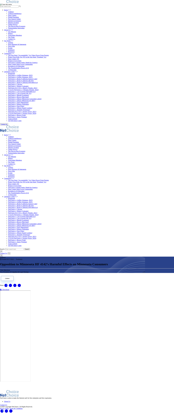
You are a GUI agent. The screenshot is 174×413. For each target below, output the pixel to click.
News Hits (11, 46)
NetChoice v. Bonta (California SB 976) (21, 81)
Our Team (11, 37)
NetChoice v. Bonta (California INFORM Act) (23, 82)
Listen (7, 278)
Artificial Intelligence (14, 13)
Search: (2, 249)
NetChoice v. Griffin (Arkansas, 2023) (20, 75)
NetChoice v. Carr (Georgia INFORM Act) (22, 91)
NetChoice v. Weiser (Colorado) (18, 86)
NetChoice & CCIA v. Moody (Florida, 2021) (22, 88)
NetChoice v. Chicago (15, 84)
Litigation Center (9, 71)
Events (10, 48)
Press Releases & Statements (17, 44)
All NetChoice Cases (14, 121)
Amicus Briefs (12, 119)
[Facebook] (6, 411)
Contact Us (11, 39)
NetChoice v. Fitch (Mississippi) (18, 102)
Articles (10, 42)
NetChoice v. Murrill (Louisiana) (18, 95)
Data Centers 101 (13, 59)
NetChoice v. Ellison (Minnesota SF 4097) (21, 101)
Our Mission (12, 32)
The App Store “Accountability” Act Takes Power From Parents (28, 55)
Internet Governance (14, 21)
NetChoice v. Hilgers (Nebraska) (18, 104)
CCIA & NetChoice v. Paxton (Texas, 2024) (22, 113)
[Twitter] (2, 411)
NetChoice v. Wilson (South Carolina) (20, 108)
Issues (6, 10)
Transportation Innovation (16, 28)
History (10, 33)
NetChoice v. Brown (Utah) (17, 115)
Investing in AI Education (16, 66)
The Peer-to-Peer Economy (16, 26)
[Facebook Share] (10, 285)
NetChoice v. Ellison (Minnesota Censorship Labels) (24, 99)
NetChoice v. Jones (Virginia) (17, 117)
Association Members (15, 35)
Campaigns (8, 53)
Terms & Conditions (16, 408)
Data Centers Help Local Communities (20, 64)
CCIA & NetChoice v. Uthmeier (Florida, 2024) (23, 90)
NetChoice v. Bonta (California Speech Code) (22, 79)
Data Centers (12, 15)
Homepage (11, 73)
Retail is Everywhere (14, 61)
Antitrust (11, 12)
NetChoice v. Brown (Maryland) (18, 97)
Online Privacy (13, 24)
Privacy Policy (4, 408)
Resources (11, 52)
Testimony (11, 50)
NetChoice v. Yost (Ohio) (16, 106)
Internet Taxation (13, 22)
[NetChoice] (87, 2)
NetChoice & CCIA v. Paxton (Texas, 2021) (22, 111)
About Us (7, 30)
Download (5, 289)
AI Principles (12, 70)
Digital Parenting (13, 17)
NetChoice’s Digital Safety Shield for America (22, 62)
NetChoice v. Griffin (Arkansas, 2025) (20, 77)
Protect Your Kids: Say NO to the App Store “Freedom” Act (27, 57)
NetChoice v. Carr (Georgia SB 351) (19, 93)
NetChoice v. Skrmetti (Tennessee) (19, 110)
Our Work (7, 41)
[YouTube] (11, 411)
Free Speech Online (14, 19)
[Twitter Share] (6, 285)
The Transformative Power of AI (18, 68)
